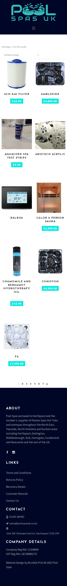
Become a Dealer (16, 487)
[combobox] (22, 55)
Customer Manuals (17, 493)
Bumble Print (36, 562)
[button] (33, 28)
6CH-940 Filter (16, 94)
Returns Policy (14, 480)
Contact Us (12, 500)
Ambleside (50, 94)
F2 (17, 356)
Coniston (50, 281)
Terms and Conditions (18, 473)
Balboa (16, 218)
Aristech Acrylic (50, 154)
